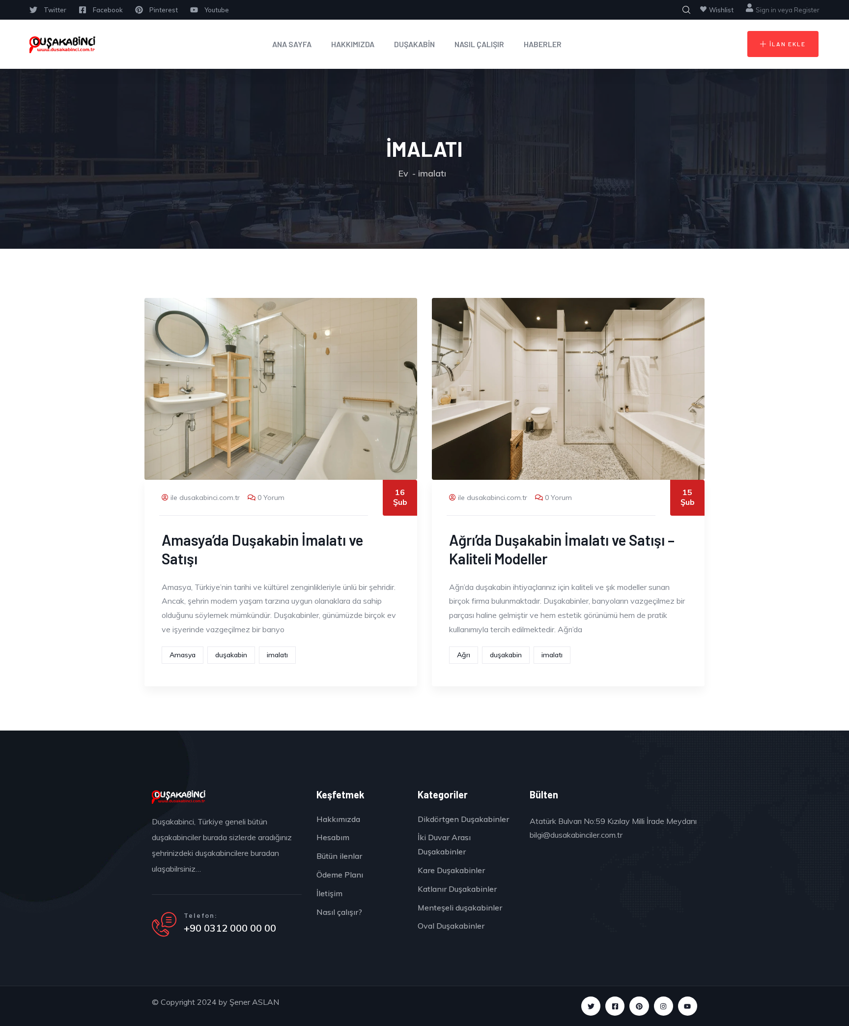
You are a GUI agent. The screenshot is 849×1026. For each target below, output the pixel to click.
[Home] (62, 44)
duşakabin (231, 654)
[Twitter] (590, 1006)
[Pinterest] (639, 1006)
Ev (403, 173)
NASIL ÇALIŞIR (479, 44)
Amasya (183, 654)
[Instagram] (663, 1006)
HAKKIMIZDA (352, 44)
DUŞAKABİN (414, 44)
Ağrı (463, 654)
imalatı (277, 654)
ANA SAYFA (291, 44)
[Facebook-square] (614, 1006)
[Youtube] (687, 1006)
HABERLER (543, 44)
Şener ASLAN (254, 1002)
